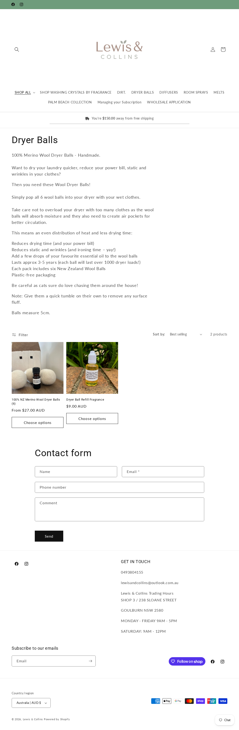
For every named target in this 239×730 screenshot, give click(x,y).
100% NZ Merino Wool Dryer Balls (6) (36, 401)
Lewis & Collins (33, 719)
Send (49, 536)
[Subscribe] (90, 661)
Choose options (38, 422)
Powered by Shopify (57, 719)
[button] (17, 49)
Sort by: (159, 334)
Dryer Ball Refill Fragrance (85, 399)
